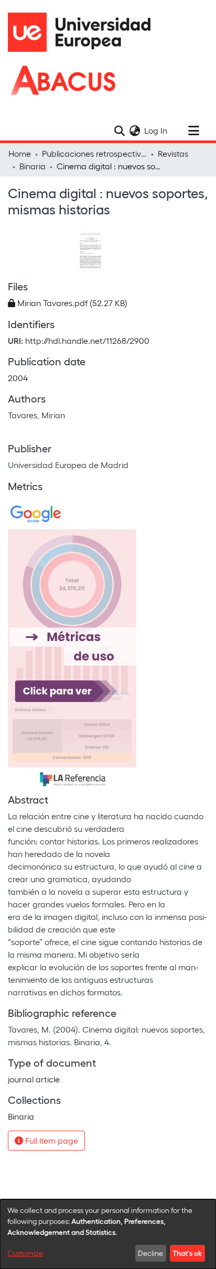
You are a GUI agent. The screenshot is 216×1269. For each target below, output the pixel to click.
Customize (25, 1253)
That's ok (187, 1253)
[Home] (84, 32)
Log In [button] (156, 130)
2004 (18, 378)
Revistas (173, 153)
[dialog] (108, 1234)
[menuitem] (134, 130)
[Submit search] (119, 130)
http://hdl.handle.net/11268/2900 (87, 340)
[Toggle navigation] (193, 130)
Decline (150, 1253)
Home (19, 153)
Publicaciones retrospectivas (94, 153)
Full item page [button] (50, 1140)
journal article (34, 1079)
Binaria (32, 166)
